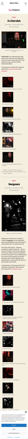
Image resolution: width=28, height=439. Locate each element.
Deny (14, 429)
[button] (26, 412)
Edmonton (19, 170)
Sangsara (4, 71)
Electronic (6, 171)
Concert (14, 170)
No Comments (15, 27)
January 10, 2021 (19, 188)
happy (9, 24)
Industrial (11, 171)
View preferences (14, 433)
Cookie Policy (10, 437)
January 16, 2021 (19, 24)
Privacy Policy (17, 437)
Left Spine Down (13, 69)
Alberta (5, 170)
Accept (14, 425)
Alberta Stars (14, 3)
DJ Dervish (14, 20)
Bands (14, 17)
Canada (10, 170)
